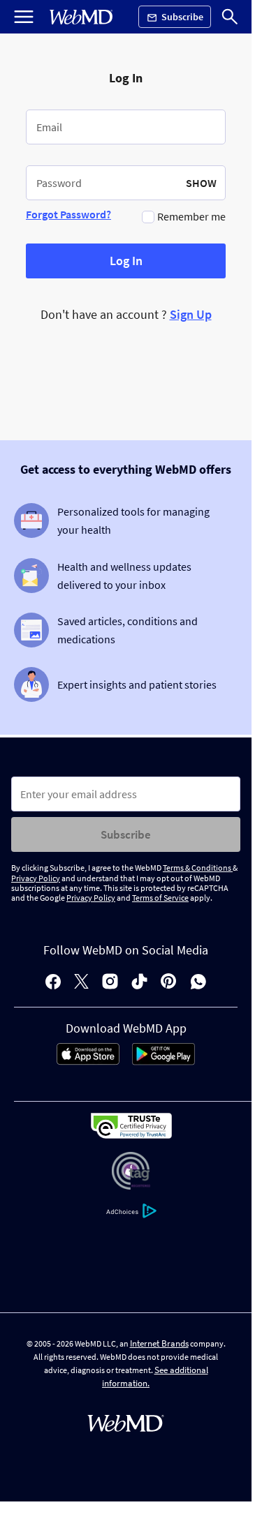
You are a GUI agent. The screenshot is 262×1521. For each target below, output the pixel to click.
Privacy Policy (35, 878)
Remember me (191, 216)
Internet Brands (159, 1343)
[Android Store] (163, 1061)
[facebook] (53, 982)
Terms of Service (160, 897)
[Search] (229, 16)
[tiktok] (139, 982)
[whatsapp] (198, 982)
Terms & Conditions (198, 867)
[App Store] (88, 1061)
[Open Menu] (23, 16)
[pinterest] (169, 982)
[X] (81, 982)
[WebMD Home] (81, 17)
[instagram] (110, 982)
